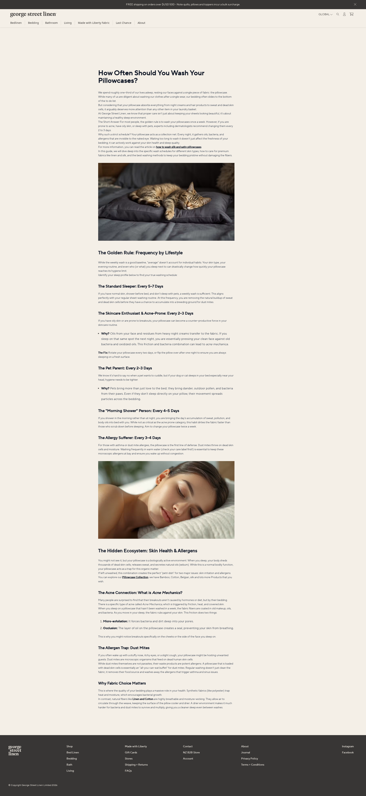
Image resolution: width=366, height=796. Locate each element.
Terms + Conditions (252, 765)
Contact (188, 746)
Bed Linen (73, 752)
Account (188, 758)
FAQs (128, 771)
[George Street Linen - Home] (27, 15)
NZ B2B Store (191, 752)
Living (68, 23)
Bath (69, 765)
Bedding (33, 23)
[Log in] (344, 14)
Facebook (348, 752)
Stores (128, 758)
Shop (70, 746)
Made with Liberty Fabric (94, 23)
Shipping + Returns (136, 765)
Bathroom (51, 23)
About (141, 23)
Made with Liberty (136, 746)
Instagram (348, 746)
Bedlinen (16, 23)
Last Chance (123, 23)
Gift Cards (131, 752)
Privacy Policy (249, 758)
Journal (245, 752)
